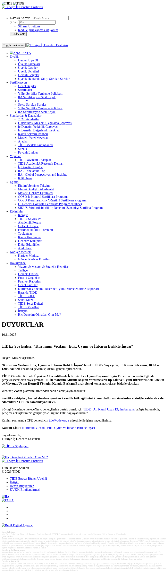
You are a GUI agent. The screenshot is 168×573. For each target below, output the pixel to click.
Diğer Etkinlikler (29, 244)
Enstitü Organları (29, 277)
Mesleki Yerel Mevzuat (33, 137)
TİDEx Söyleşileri (30, 218)
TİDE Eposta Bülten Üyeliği (28, 478)
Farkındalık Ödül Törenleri (35, 230)
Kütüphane (25, 178)
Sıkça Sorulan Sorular (32, 104)
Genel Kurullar (27, 285)
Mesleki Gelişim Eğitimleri (35, 193)
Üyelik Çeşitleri (28, 67)
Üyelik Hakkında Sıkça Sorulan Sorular (43, 78)
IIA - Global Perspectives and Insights (42, 174)
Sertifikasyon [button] (18, 82)
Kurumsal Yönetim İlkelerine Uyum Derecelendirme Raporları (58, 288)
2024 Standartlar (28, 119)
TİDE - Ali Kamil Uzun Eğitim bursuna (109, 409)
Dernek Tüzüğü (28, 274)
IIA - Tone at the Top (31, 171)
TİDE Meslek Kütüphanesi (35, 145)
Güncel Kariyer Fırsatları (34, 259)
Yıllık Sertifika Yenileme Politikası (40, 93)
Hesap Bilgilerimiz (22, 486)
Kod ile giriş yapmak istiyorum (38, 30)
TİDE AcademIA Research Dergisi (40, 163)
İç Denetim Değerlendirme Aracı (39, 130)
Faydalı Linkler (28, 152)
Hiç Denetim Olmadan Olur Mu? (39, 314)
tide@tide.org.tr (59, 420)
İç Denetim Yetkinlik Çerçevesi (38, 126)
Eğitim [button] (14, 182)
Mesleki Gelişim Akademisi (36, 189)
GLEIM (23, 101)
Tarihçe (23, 270)
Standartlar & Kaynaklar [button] (25, 115)
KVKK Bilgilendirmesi (25, 489)
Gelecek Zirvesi (28, 226)
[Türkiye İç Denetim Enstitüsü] (22, 7)
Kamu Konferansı (29, 237)
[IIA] (5, 496)
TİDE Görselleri (28, 307)
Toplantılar (25, 233)
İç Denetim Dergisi (30, 167)
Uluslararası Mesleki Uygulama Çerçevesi (45, 123)
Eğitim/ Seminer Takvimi (34, 185)
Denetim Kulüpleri (30, 241)
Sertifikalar (25, 90)
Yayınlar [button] (15, 156)
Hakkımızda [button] (18, 263)
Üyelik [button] (14, 56)
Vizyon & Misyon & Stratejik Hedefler (43, 266)
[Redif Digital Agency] (17, 525)
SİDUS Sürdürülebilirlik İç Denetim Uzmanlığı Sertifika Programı (60, 207)
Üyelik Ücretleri (28, 71)
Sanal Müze (25, 300)
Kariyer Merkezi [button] (20, 252)
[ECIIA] (8, 500)
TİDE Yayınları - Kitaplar (34, 160)
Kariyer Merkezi (28, 255)
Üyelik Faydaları (29, 64)
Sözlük (22, 148)
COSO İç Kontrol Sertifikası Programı (43, 196)
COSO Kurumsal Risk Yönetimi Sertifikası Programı (52, 200)
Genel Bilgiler (27, 86)
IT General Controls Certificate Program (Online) (50, 204)
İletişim (22, 311)
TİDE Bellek (26, 296)
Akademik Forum (29, 222)
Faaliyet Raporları (29, 281)
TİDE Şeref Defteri (30, 303)
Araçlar (23, 141)
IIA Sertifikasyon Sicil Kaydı (37, 97)
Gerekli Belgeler (28, 75)
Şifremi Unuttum (29, 26)
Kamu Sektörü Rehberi (33, 134)
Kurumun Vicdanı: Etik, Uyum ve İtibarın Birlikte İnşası (58, 427)
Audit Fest (25, 248)
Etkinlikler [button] (16, 211)
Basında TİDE (27, 292)
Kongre (23, 215)
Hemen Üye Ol (28, 60)
